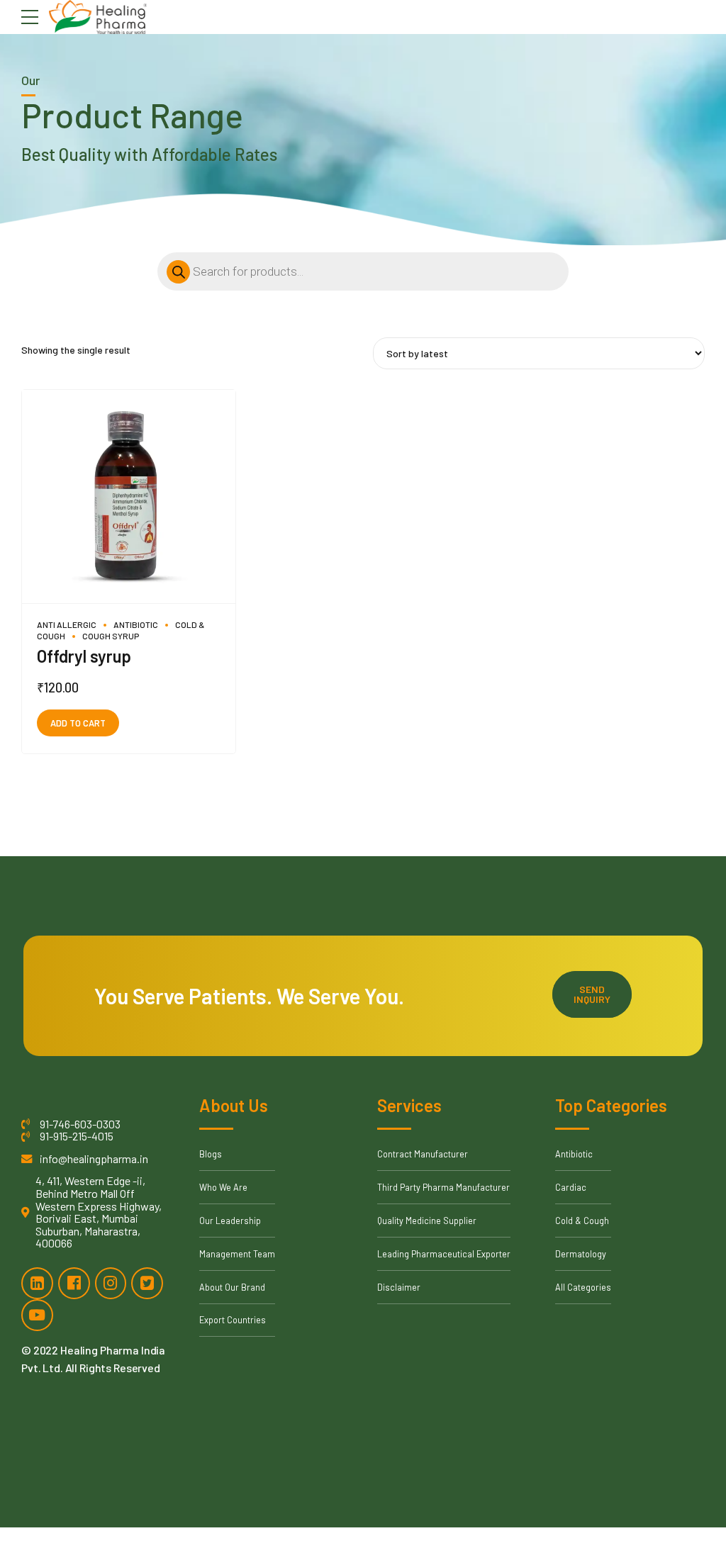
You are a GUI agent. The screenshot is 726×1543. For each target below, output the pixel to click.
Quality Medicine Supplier (426, 1220)
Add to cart (78, 723)
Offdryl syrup (84, 656)
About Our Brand (232, 1287)
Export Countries (232, 1319)
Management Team (237, 1253)
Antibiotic (135, 624)
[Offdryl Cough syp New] (128, 497)
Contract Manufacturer (422, 1154)
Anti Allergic (66, 624)
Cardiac (570, 1187)
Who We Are (223, 1187)
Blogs (210, 1154)
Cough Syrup (110, 636)
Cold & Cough (582, 1220)
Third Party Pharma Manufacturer (443, 1187)
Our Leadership (230, 1220)
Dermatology (580, 1253)
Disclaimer (398, 1287)
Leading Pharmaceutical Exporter (443, 1253)
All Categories (583, 1287)
